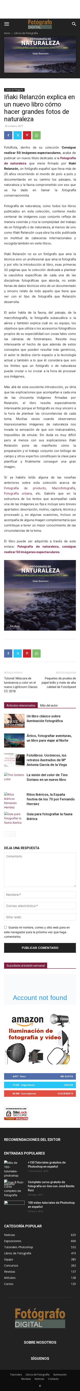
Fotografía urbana (18, 493)
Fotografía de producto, (25, 488)
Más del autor (49, 705)
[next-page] (13, 833)
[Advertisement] (40, 11)
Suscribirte (65, 1093)
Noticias (39, 1379)
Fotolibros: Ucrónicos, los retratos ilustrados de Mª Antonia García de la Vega (47, 760)
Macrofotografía (63, 488)
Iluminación (60, 1374)
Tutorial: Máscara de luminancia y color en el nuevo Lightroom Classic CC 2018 (21, 685)
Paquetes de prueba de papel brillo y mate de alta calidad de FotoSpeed (59, 683)
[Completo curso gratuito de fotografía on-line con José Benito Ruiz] (14, 1188)
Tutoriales (16, 1374)
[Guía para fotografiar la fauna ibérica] (14, 819)
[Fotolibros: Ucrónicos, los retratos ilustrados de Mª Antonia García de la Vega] (14, 760)
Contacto (53, 1379)
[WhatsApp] (36, 135)
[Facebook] (8, 135)
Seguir (68, 1084)
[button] (6, 24)
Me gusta (67, 1076)
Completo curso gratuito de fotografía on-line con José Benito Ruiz (51, 1186)
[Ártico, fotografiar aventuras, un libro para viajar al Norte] (14, 740)
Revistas (26, 1379)
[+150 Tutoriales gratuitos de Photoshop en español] (11, 1173)
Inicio (7, 33)
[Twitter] (18, 135)
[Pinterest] (27, 135)
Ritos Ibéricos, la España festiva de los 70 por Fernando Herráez (51, 799)
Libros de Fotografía (26, 33)
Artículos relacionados (21, 705)
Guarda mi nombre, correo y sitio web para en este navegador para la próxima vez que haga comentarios (37, 932)
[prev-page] (6, 833)
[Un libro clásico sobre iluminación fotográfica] (14, 721)
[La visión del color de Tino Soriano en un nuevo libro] (14, 780)
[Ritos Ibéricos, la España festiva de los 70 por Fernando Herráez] (14, 800)
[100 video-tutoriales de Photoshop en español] (14, 1207)
